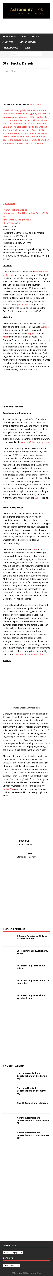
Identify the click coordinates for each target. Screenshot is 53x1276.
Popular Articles (14, 929)
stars (34, 549)
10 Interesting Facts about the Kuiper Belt (33, 982)
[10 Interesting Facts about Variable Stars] (9, 998)
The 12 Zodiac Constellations (32, 1103)
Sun (36, 497)
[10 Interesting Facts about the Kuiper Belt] (9, 983)
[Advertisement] (28, 26)
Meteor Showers (28, 42)
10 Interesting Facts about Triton (31, 967)
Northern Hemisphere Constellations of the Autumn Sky (33, 1120)
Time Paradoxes (10, 48)
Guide (27, 48)
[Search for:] (26, 54)
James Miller (10, 71)
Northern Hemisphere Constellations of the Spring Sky (32, 1076)
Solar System (9, 36)
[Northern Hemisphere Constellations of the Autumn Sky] (9, 1121)
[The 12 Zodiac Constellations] (9, 1106)
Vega (30, 333)
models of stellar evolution (30, 654)
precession (22, 304)
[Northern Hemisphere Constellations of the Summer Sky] (9, 1135)
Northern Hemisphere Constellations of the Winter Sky (32, 1091)
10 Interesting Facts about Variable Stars (31, 996)
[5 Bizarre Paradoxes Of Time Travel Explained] (9, 939)
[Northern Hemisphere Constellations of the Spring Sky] (9, 1076)
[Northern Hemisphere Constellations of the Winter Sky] (9, 1091)
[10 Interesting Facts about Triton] (9, 968)
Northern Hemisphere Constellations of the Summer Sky (33, 1135)
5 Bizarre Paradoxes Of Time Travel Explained (32, 937)
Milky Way (9, 789)
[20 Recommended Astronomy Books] (9, 954)
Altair (6, 336)
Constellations (30, 36)
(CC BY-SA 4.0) (35, 104)
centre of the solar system (35, 442)
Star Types (7, 42)
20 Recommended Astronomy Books (32, 952)
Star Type (9, 223)
